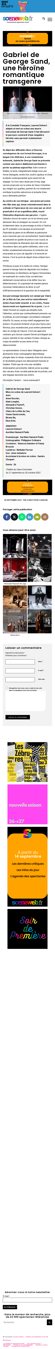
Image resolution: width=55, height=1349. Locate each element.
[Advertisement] (27, 978)
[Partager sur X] (14, 517)
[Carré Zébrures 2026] (27, 781)
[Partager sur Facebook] (6, 517)
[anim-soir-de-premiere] (27, 948)
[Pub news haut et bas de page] (27, 45)
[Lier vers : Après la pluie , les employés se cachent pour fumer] (40, 546)
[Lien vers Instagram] (44, 517)
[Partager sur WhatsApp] (22, 517)
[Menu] (48, 19)
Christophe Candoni (37, 500)
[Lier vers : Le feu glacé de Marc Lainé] (40, 597)
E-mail (41, 670)
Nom (40, 661)
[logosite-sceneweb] (22, 19)
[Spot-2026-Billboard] (27, 12)
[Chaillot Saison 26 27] (27, 823)
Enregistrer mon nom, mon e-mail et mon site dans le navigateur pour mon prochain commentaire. (25, 690)
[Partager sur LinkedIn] (29, 517)
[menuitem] (42, 19)
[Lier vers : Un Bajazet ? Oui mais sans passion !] (15, 546)
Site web (41, 679)
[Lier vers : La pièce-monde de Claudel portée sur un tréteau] (40, 621)
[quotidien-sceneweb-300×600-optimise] (27, 906)
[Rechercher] (42, 19)
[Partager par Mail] (37, 517)
